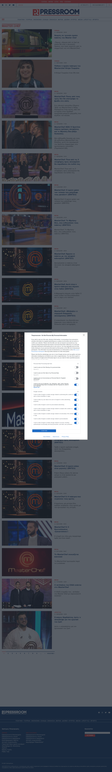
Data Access (56, 436)
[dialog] (56, 386)
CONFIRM (44, 430)
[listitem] (56, 364)
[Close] (84, 335)
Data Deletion (46, 436)
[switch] (76, 367)
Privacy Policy (65, 436)
